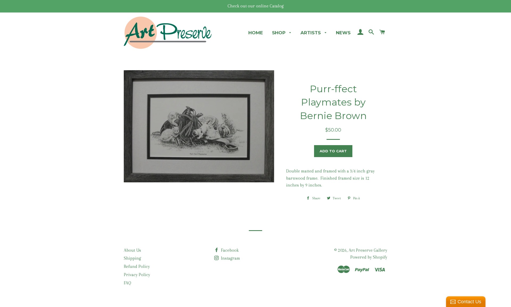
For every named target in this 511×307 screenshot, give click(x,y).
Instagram (230, 258)
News (343, 32)
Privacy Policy (137, 274)
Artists (311, 32)
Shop (279, 32)
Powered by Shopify (368, 257)
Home (255, 32)
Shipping (132, 258)
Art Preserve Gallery (368, 250)
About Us (132, 250)
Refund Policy (137, 266)
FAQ (127, 282)
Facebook (229, 250)
